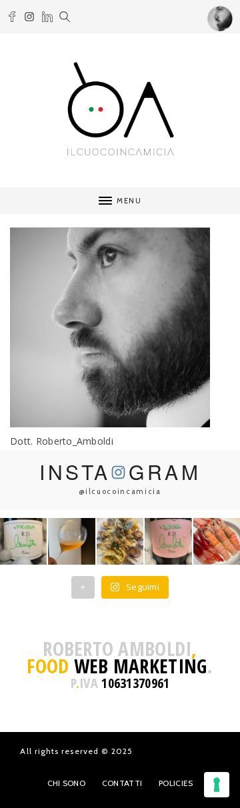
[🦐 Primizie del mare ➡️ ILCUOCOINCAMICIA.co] (216, 541)
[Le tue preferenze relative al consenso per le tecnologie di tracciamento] (216, 784)
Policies (176, 783)
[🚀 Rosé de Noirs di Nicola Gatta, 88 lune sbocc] (168, 541)
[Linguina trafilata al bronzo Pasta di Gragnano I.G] (120, 541)
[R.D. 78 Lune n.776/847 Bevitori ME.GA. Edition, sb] (71, 541)
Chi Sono (66, 783)
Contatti (122, 783)
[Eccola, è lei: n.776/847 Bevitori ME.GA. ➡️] (23, 541)
